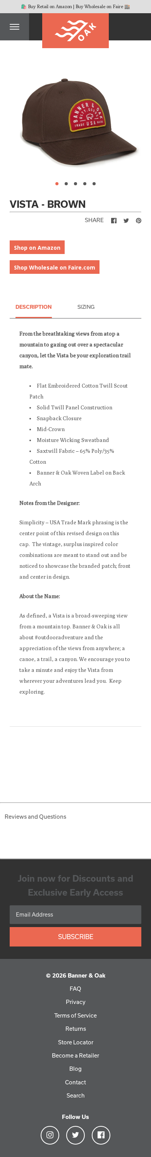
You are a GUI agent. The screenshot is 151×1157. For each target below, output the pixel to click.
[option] (75, 118)
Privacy (76, 1002)
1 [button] (56, 183)
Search (76, 1095)
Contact (75, 1082)
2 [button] (66, 183)
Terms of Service (75, 1015)
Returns (75, 1028)
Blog (75, 1068)
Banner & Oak (86, 975)
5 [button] (94, 183)
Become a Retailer (75, 1055)
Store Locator (75, 1042)
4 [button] (84, 183)
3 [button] (75, 183)
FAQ (75, 988)
